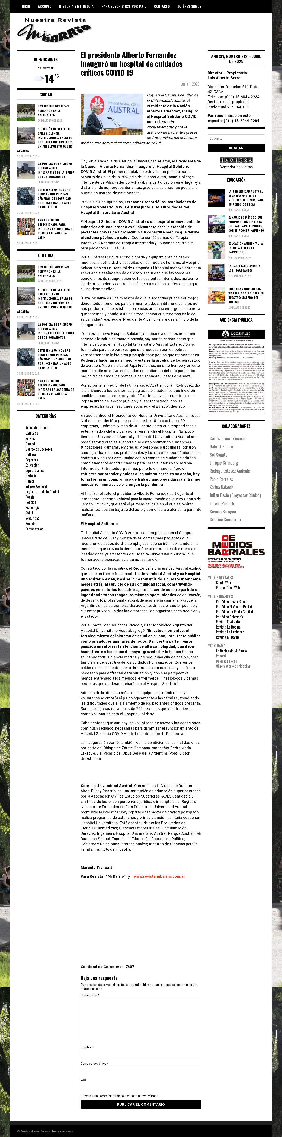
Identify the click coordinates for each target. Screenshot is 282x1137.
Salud (29, 513)
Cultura (30, 454)
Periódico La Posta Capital (234, 611)
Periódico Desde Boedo (231, 601)
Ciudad (30, 443)
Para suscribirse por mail (124, 6)
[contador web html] (236, 160)
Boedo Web (223, 582)
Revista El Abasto (228, 621)
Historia (31, 475)
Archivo (44, 6)
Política (30, 502)
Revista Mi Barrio (228, 637)
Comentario (90, 995)
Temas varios (34, 528)
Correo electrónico (95, 1063)
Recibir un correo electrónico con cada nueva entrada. (121, 1096)
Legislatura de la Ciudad (42, 491)
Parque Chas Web (228, 587)
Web (84, 1079)
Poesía (29, 497)
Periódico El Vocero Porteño (235, 606)
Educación (32, 465)
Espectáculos (34, 470)
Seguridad (32, 518)
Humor (29, 481)
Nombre (87, 1047)
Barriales (31, 433)
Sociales (31, 523)
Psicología (32, 507)
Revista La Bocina (228, 627)
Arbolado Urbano (36, 427)
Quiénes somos (190, 6)
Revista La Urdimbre (230, 632)
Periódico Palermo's (229, 616)
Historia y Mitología (76, 6)
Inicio (25, 6)
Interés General (36, 486)
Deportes (31, 459)
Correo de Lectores (38, 449)
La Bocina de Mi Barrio (231, 651)
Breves (30, 438)
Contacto (162, 6)
